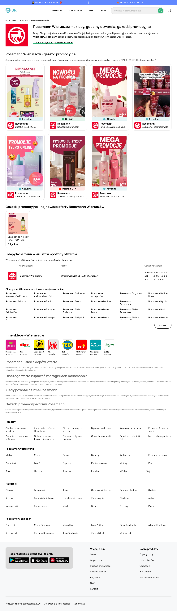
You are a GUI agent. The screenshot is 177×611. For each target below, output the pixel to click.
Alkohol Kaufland (157, 525)
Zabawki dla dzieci (129, 490)
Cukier (66, 455)
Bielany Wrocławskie (129, 319)
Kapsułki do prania (158, 455)
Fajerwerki (39, 490)
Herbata (38, 471)
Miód (65, 506)
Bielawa (158, 317)
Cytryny (124, 506)
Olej (148, 471)
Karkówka (125, 455)
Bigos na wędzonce (101, 428)
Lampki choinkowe (72, 498)
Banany (95, 455)
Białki (157, 309)
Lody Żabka (97, 525)
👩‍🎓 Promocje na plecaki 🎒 (47, 2)
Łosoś (37, 463)
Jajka (151, 498)
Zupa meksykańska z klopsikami (45, 430)
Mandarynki (12, 506)
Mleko (9, 455)
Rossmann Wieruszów (40, 20)
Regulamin (95, 577)
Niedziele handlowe (149, 577)
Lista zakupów (147, 560)
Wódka (123, 471)
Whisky (123, 463)
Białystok (73, 317)
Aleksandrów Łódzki (44, 295)
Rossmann (24, 20)
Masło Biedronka (42, 525)
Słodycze (124, 498)
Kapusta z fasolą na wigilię (158, 430)
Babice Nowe (157, 295)
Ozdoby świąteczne (101, 490)
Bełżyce (44, 309)
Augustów (131, 293)
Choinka (10, 490)
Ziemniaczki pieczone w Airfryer (17, 438)
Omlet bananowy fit (101, 436)
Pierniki (152, 506)
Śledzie (152, 490)
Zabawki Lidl (97, 533)
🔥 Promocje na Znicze (130, 2)
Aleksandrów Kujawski (17, 295)
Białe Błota (100, 311)
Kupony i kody (146, 554)
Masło (37, 455)
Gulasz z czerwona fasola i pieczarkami (44, 438)
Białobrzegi (11, 319)
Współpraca (96, 560)
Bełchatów (11, 311)
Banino (44, 301)
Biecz (100, 317)
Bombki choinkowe (44, 498)
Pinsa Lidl (10, 525)
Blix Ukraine (145, 571)
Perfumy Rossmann (44, 533)
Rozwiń (162, 325)
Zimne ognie (97, 498)
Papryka (67, 463)
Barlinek (101, 301)
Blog (91, 10)
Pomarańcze (40, 506)
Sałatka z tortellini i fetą (130, 438)
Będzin (157, 301)
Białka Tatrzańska (129, 311)
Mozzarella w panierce (159, 436)
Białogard (45, 317)
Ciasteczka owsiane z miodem (17, 430)
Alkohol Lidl (11, 533)
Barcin (72, 301)
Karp (65, 490)
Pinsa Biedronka (128, 525)
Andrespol (74, 293)
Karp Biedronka (70, 533)
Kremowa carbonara (130, 428)
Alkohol (9, 498)
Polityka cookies (98, 571)
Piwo (150, 463)
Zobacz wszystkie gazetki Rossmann (53, 42)
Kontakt (103, 10)
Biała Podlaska (71, 311)
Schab (94, 506)
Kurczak (67, 471)
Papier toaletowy (100, 463)
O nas (93, 554)
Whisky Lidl (125, 533)
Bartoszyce (125, 303)
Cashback (145, 565)
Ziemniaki (11, 463)
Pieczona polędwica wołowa (73, 438)
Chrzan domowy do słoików (72, 430)
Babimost (16, 301)
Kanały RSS (79, 603)
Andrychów (97, 295)
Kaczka (95, 471)
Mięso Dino (68, 525)
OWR (92, 583)
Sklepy (13, 20)
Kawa (8, 471)
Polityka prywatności (100, 565)
